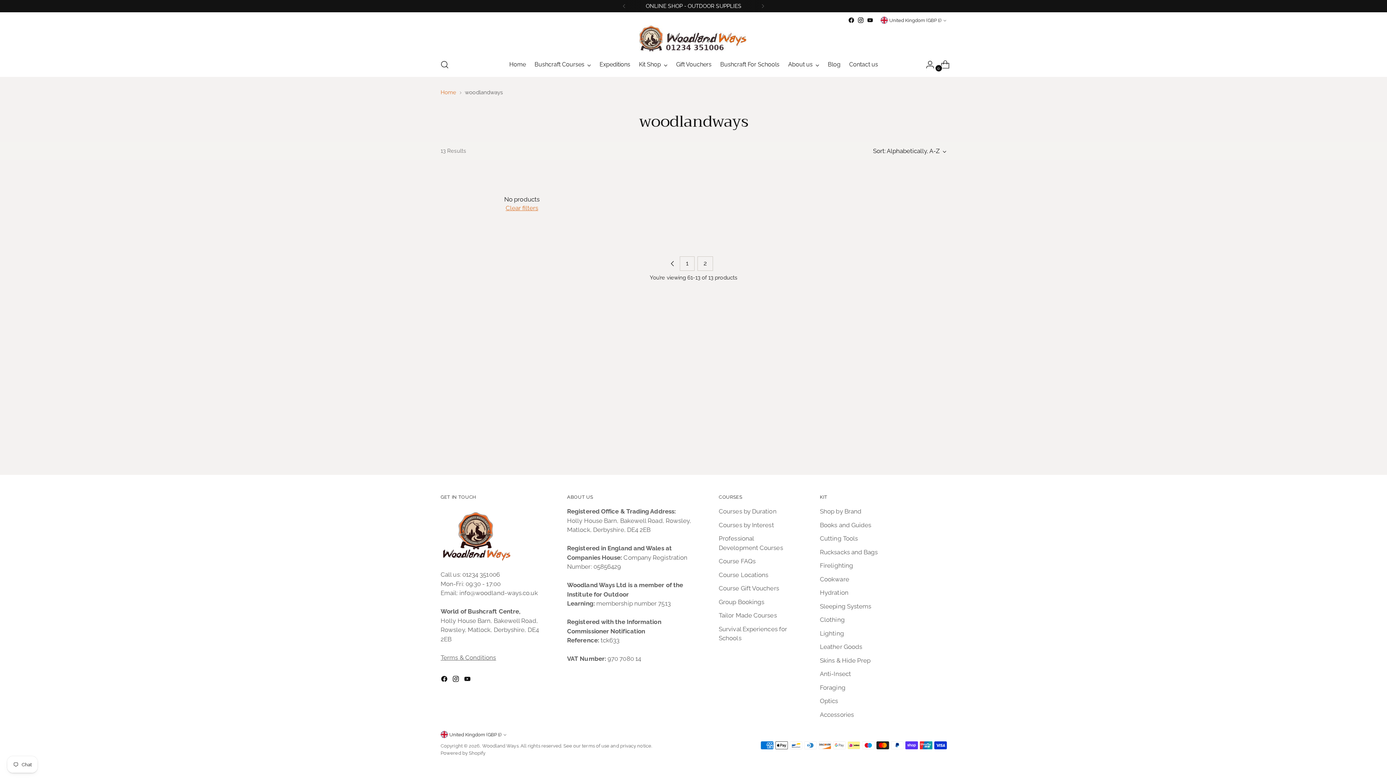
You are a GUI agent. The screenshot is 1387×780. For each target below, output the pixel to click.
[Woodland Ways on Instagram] (860, 20)
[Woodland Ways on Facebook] (851, 20)
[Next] (763, 6)
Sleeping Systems (845, 606)
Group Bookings (741, 602)
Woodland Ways (500, 746)
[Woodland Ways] (693, 38)
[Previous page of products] (672, 263)
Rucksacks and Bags (849, 552)
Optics (829, 701)
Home (448, 92)
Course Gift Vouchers (749, 588)
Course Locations (743, 574)
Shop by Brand (840, 511)
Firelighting (836, 565)
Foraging (833, 687)
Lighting (832, 633)
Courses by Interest (746, 525)
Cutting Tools (839, 538)
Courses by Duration (748, 511)
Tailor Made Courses (748, 615)
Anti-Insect (835, 673)
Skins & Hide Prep (845, 660)
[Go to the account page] (927, 64)
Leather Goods (841, 646)
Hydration (834, 592)
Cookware (834, 579)
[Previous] (624, 6)
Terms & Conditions (468, 657)
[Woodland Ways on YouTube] (870, 20)
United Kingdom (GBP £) (915, 20)
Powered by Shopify (463, 753)
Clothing (832, 619)
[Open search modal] (444, 64)
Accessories (837, 714)
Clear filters (522, 208)
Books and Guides (845, 525)
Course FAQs (737, 561)
